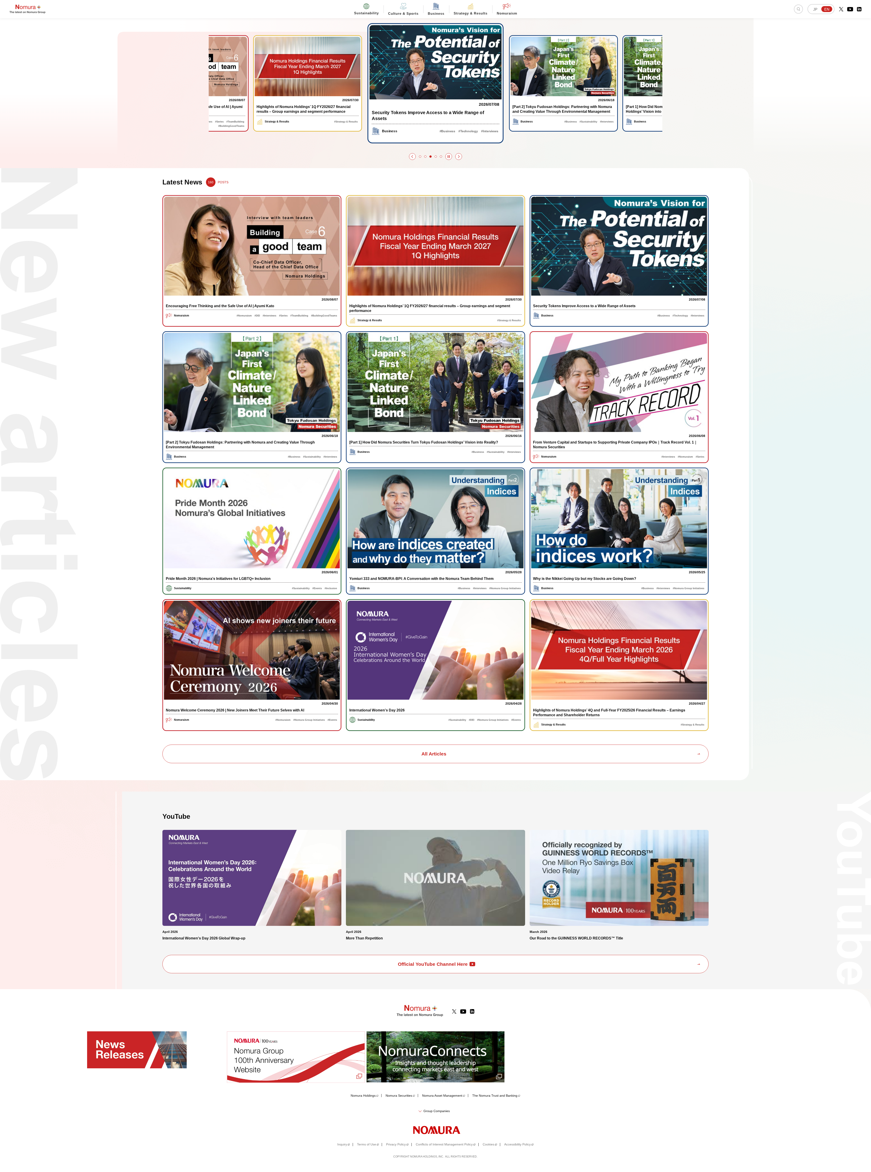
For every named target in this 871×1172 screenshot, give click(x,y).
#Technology (333, 121)
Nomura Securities (399, 1095)
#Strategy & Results (232, 121)
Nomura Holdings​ (363, 1095)
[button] (412, 156)
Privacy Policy (396, 1144)
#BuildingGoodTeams (324, 315)
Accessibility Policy (517, 1144)
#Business (317, 121)
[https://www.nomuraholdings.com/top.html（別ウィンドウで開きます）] (435, 1129)
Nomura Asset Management (442, 1095)
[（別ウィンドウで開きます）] (841, 9)
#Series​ (283, 315)
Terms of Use (366, 1144)
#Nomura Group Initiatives (505, 588)
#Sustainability (467, 131)
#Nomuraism (244, 315)
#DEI (257, 315)
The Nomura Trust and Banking (494, 1095)
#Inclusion (331, 588)
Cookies (488, 1144)
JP (815, 9)
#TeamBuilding (299, 315)
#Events (317, 588)
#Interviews (351, 121)
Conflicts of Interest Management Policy (444, 1144)
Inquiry (342, 1144)
